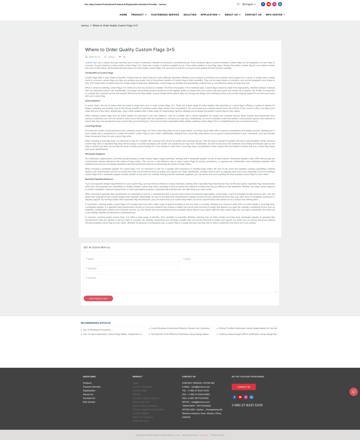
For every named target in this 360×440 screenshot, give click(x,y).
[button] (284, 14)
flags (95, 62)
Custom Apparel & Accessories (148, 409)
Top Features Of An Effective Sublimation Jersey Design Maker (180, 334)
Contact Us (89, 398)
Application (89, 390)
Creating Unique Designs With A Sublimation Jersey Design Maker (249, 334)
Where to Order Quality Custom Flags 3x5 (115, 25)
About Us (88, 394)
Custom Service (92, 386)
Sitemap (204, 435)
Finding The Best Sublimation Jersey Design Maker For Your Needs (249, 328)
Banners (137, 394)
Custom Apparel (141, 413)
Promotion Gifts (141, 420)
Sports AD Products (143, 417)
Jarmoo (85, 25)
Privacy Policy (217, 435)
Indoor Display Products (145, 405)
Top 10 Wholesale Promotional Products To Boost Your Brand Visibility (98, 330)
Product (87, 383)
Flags (135, 383)
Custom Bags (140, 390)
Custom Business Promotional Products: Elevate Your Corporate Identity (181, 328)
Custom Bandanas (142, 386)
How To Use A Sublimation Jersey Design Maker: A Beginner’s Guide (113, 334)
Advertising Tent (141, 401)
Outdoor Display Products (146, 398)
